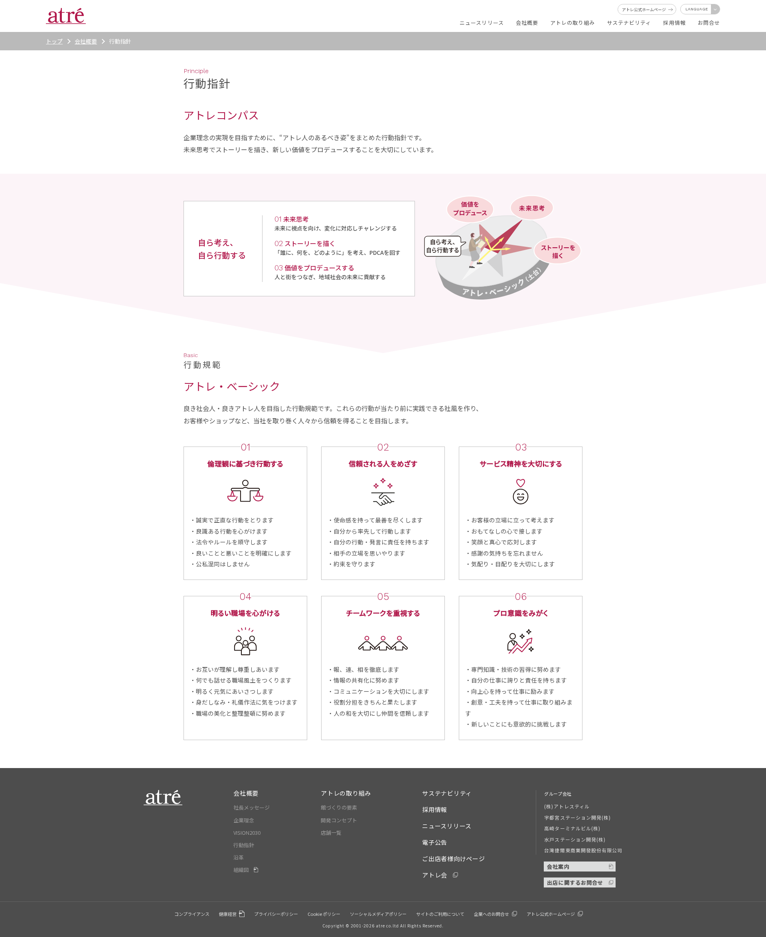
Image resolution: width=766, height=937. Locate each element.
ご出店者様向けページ (453, 859)
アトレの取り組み (346, 793)
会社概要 (86, 41)
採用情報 (434, 809)
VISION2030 (247, 832)
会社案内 (558, 866)
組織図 (241, 869)
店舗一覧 (331, 832)
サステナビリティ (447, 793)
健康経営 (228, 914)
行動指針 (243, 845)
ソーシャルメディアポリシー (378, 914)
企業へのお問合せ (491, 914)
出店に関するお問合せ (575, 882)
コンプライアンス (191, 914)
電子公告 (434, 842)
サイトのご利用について (440, 914)
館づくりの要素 (339, 807)
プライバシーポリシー (276, 914)
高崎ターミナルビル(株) (572, 828)
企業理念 (243, 820)
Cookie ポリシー (324, 914)
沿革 (238, 857)
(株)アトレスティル (566, 806)
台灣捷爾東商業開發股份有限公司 (583, 850)
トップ (54, 41)
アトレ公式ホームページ (551, 914)
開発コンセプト (339, 820)
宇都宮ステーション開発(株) (577, 817)
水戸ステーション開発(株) (575, 839)
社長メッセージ (251, 807)
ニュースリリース (447, 826)
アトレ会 (434, 875)
